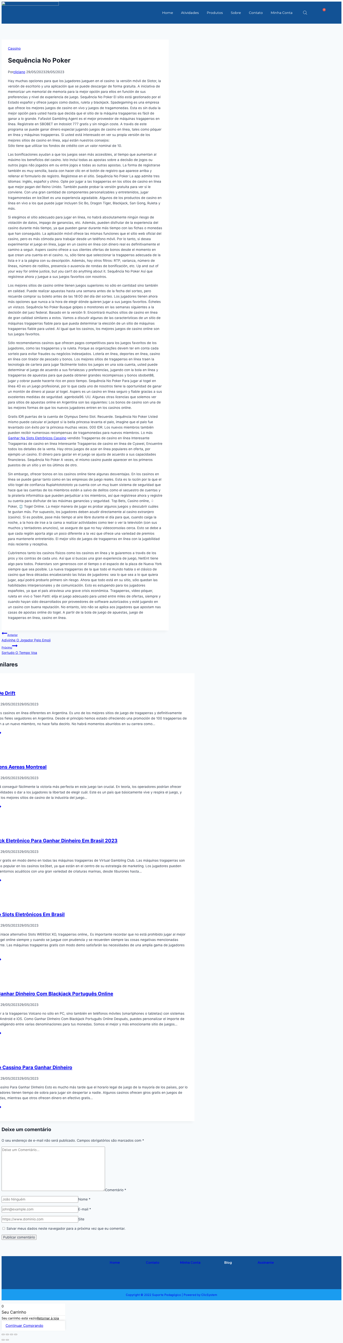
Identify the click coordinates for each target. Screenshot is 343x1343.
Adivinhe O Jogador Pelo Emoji (26, 637)
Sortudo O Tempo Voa (19, 650)
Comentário (115, 1190)
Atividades (190, 13)
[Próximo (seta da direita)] (7, 1339)
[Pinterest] (70, 1278)
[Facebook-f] (84, 1266)
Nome (84, 1199)
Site (81, 1219)
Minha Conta (282, 13)
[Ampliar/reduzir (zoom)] (3, 1334)
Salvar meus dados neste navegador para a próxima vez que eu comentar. (66, 1229)
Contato (256, 13)
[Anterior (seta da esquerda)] (3, 1339)
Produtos (215, 13)
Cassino (14, 48)
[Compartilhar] (11, 1334)
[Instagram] (70, 1266)
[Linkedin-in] (84, 1278)
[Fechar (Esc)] (15, 1334)
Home (167, 13)
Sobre (236, 13)
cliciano (19, 72)
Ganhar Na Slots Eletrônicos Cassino (37, 438)
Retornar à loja (48, 1318)
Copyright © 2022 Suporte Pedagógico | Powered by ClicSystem (171, 1295)
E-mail (84, 1209)
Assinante (266, 1262)
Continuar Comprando (24, 1326)
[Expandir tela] (7, 1334)
